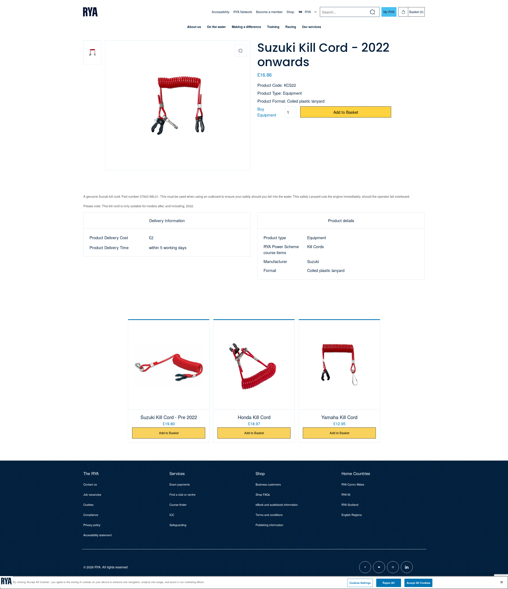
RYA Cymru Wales (353, 484)
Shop (290, 12)
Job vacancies (92, 494)
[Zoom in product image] (240, 50)
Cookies (88, 505)
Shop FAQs (263, 494)
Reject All (388, 583)
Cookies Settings (360, 583)
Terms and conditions (269, 515)
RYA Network (242, 12)
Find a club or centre (182, 494)
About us (194, 27)
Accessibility (220, 12)
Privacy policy (91, 525)
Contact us (90, 484)
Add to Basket (345, 112)
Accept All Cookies (418, 583)
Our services (311, 27)
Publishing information (269, 525)
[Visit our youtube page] (379, 567)
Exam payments (179, 484)
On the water (216, 27)
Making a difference (246, 27)
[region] (254, 582)
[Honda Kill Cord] (254, 364)
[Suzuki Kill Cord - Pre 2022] (168, 364)
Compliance (90, 515)
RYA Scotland (350, 505)
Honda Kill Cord (254, 417)
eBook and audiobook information (277, 505)
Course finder (178, 505)
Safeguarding (177, 525)
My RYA (388, 12)
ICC (171, 515)
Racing (290, 27)
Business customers (268, 484)
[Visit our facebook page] (365, 567)
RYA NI (346, 494)
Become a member (269, 12)
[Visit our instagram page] (393, 567)
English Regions (352, 515)
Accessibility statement (97, 535)
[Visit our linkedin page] (407, 567)
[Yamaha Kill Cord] (339, 364)
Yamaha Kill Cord (339, 417)
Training (273, 27)
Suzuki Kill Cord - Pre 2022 (168, 417)
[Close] (501, 582)
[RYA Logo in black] (90, 12)
